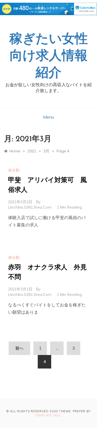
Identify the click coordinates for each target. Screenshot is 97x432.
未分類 (13, 170)
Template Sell (48, 415)
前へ (19, 348)
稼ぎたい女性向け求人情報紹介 (48, 56)
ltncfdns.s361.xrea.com (29, 207)
